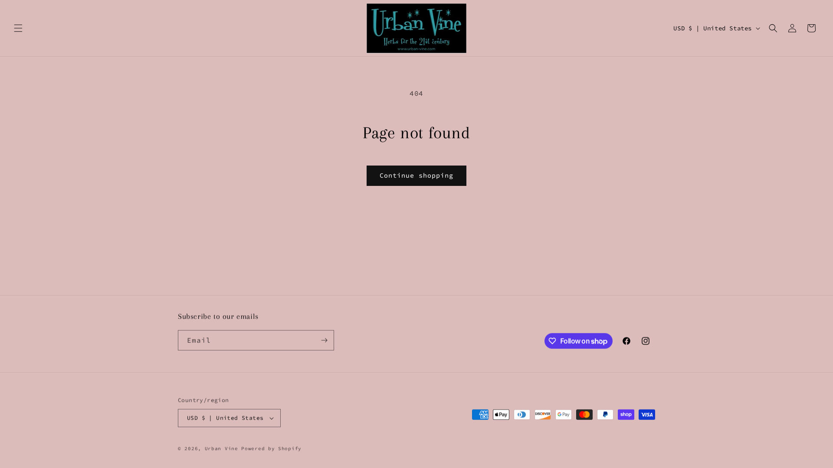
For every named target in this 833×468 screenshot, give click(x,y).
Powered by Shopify (271, 448)
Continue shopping (416, 175)
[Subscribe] (324, 340)
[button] (18, 28)
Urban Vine (223, 448)
